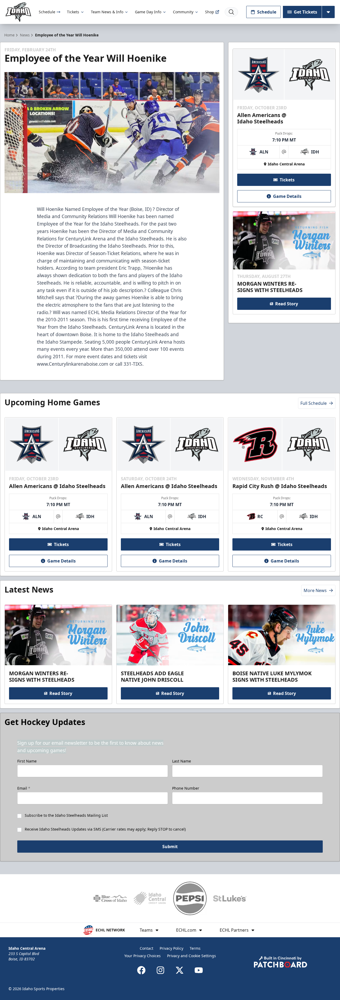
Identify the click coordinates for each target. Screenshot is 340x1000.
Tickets (73, 11)
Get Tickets (305, 12)
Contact (146, 948)
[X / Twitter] (179, 970)
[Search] (231, 11)
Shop (209, 11)
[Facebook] (141, 970)
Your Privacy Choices (142, 955)
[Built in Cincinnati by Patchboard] (280, 962)
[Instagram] (160, 970)
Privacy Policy (171, 948)
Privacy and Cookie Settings (191, 955)
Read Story (286, 304)
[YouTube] (198, 970)
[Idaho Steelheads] (18, 12)
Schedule (47, 11)
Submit (170, 846)
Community (183, 11)
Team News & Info (107, 11)
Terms (195, 948)
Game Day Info (148, 11)
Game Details (287, 196)
